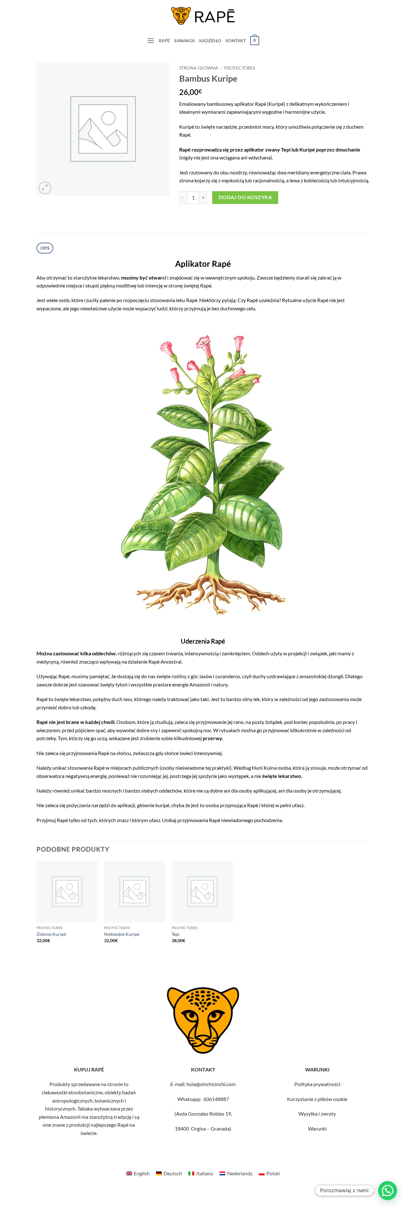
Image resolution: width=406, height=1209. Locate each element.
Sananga (184, 40)
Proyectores (239, 68)
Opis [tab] (45, 248)
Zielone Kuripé (51, 934)
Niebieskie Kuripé (121, 934)
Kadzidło (210, 40)
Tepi (176, 934)
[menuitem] (138, 1173)
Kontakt (236, 40)
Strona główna (198, 68)
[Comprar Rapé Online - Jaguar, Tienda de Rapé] (203, 16)
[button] (150, 40)
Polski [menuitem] (273, 1173)
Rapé (164, 40)
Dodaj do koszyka (245, 197)
